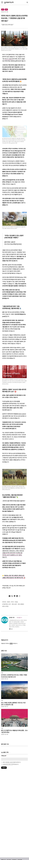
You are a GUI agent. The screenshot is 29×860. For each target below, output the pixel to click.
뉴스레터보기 (21, 434)
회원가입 (8, 434)
